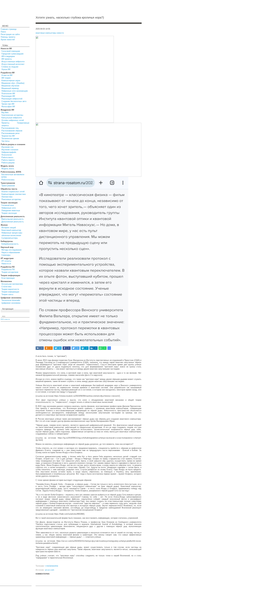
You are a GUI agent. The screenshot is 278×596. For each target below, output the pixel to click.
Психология (6, 155)
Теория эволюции (9, 213)
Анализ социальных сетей (12, 191)
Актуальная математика (12, 284)
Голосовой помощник (10, 51)
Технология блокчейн (10, 300)
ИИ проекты (6, 59)
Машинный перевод (10, 88)
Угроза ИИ (5, 69)
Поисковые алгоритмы (11, 199)
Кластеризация (8, 278)
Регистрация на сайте (10, 34)
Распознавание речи (10, 133)
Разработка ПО (8, 269)
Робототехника (7, 180)
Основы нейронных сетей (12, 120)
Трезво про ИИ (7, 104)
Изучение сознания (9, 150)
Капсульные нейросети (11, 118)
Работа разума (7, 163)
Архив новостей (8, 39)
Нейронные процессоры (11, 233)
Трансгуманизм (8, 186)
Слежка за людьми (9, 67)
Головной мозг (7, 205)
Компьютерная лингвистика (13, 194)
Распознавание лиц (10, 128)
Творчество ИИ (8, 136)
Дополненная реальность (12, 222)
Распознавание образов (11, 131)
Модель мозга (7, 168)
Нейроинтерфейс (8, 152)
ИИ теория (6, 78)
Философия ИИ (8, 106)
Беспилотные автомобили (12, 174)
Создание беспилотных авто (13, 101)
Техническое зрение (10, 138)
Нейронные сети (8, 208)
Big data (4, 112)
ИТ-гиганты (6, 261)
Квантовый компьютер (11, 230)
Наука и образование (10, 252)
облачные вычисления (11, 235)
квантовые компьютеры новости (50, 33)
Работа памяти (7, 160)
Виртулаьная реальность (12, 219)
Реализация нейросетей (11, 99)
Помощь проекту (8, 37)
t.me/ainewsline (51, 566)
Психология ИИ (8, 93)
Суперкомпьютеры (9, 238)
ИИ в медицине (8, 56)
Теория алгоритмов (9, 272)
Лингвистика (6, 197)
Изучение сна (7, 147)
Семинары (5, 255)
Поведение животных (10, 210)
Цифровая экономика (10, 303)
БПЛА (4, 177)
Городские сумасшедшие (12, 54)
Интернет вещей (8, 227)
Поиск (3, 32)
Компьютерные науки (10, 80)
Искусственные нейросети (12, 61)
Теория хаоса (7, 294)
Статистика (6, 286)
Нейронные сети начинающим (14, 91)
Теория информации (10, 292)
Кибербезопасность (10, 244)
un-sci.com (49, 570)
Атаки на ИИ (6, 75)
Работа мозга (7, 157)
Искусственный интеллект (12, 64)
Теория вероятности (10, 289)
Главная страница (8, 29)
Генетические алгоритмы (12, 115)
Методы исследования (11, 250)
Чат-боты (5, 141)
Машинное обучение (10, 86)
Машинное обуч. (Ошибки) (12, 83)
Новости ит (6, 263)
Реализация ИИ (8, 96)
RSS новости (5, 319)
